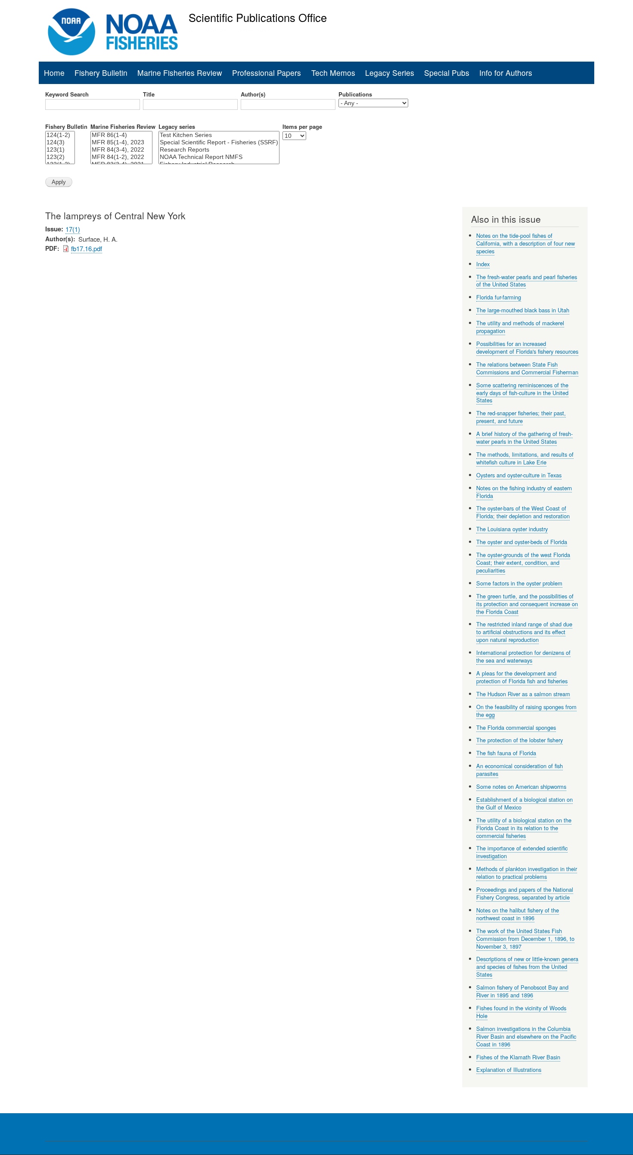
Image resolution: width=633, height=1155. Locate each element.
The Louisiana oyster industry (512, 529)
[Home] (113, 31)
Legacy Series (389, 72)
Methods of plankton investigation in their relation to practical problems (526, 873)
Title (149, 94)
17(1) (72, 228)
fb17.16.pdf (86, 248)
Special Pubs (446, 72)
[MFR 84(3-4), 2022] (121, 149)
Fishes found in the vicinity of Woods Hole (521, 1012)
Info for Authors (505, 72)
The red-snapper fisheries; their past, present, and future (521, 417)
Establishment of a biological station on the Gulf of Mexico (524, 803)
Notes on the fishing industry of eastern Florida (524, 492)
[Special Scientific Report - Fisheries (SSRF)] (219, 142)
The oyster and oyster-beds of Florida (521, 542)
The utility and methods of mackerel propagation (520, 327)
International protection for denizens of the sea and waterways (523, 656)
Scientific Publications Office (258, 17)
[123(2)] (60, 157)
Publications (355, 94)
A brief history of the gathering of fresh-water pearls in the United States (524, 437)
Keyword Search (67, 94)
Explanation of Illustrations (508, 1069)
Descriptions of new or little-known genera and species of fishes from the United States (527, 966)
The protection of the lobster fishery (519, 740)
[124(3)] (60, 142)
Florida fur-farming (498, 297)
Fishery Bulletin (100, 72)
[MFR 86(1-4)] (121, 135)
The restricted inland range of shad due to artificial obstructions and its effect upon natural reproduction (524, 632)
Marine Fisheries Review (179, 72)
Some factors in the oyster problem (519, 583)
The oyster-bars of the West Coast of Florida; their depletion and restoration (523, 512)
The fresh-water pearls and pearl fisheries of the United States (526, 281)
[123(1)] (60, 149)
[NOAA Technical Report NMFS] (219, 157)
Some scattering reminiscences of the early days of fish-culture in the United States (522, 393)
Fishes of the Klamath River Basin (518, 1057)
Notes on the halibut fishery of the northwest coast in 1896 (517, 914)
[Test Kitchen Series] (219, 135)
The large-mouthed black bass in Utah (522, 310)
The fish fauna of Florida (506, 753)
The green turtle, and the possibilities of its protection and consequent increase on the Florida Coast (527, 604)
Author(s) (253, 94)
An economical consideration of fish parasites (519, 770)
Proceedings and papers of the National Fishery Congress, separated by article (524, 893)
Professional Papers (266, 72)
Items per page (302, 127)
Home (54, 72)
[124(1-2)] (60, 135)
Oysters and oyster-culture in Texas (519, 475)
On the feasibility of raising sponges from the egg (526, 711)
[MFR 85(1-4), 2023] (121, 142)
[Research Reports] (219, 149)
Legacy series (176, 127)
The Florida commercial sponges (516, 727)
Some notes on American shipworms (521, 786)
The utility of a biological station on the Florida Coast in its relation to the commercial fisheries (523, 828)
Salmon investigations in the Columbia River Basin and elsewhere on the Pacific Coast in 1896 (526, 1036)
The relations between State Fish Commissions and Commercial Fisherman (527, 368)
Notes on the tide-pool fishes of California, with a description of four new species (525, 243)
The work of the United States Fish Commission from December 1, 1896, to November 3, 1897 (525, 938)
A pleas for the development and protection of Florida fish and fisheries (522, 677)
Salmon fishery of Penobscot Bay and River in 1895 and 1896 (522, 991)
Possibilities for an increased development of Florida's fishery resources (527, 347)
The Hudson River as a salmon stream (523, 694)
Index (483, 264)
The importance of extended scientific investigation (522, 852)
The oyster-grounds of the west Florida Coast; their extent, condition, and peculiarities (523, 562)
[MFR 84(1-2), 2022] (121, 157)
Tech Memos (333, 72)
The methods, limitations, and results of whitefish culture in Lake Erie (525, 458)
